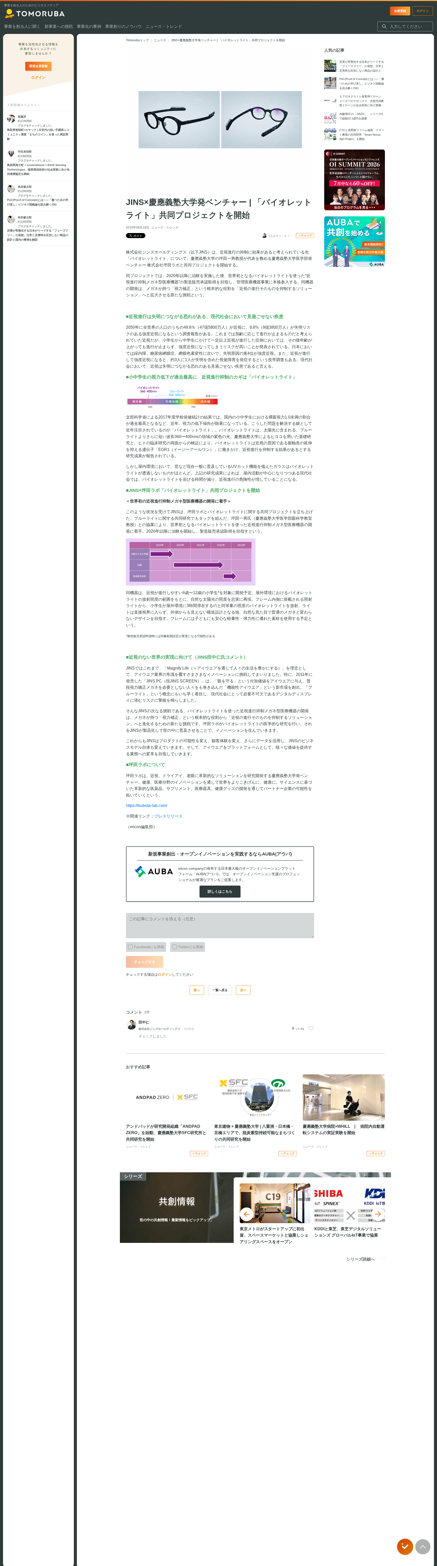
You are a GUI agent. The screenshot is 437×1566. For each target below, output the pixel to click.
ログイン (165, 974)
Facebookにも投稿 (149, 947)
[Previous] (246, 1214)
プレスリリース (168, 816)
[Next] (378, 1214)
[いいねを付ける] (311, 1028)
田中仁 (144, 1022)
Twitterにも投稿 (190, 947)
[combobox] (405, 27)
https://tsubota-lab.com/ (146, 805)
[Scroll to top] (422, 1546)
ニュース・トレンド (165, 227)
